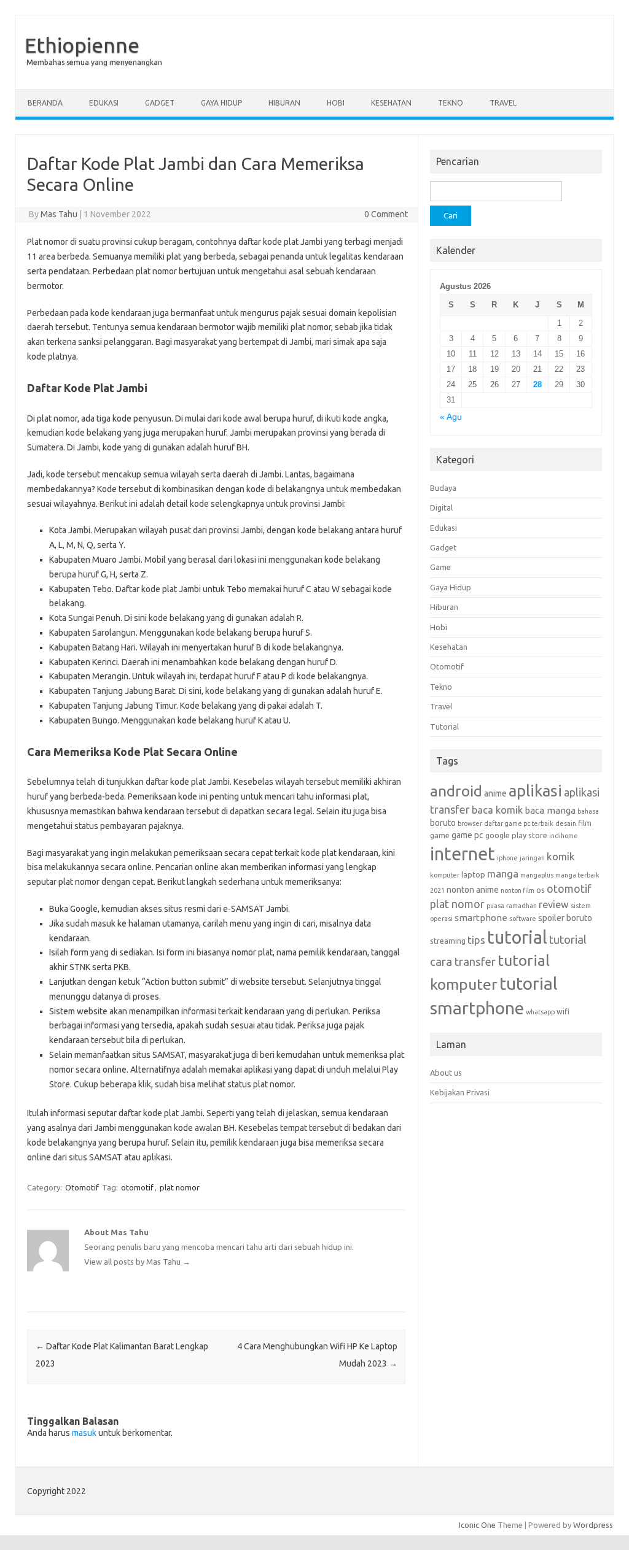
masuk (84, 1433)
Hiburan (284, 103)
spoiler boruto (565, 918)
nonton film (517, 890)
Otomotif (82, 1187)
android (456, 791)
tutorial (517, 937)
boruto (443, 823)
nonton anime (473, 890)
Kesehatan (391, 103)
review (554, 904)
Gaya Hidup (221, 103)
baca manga (550, 810)
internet (462, 853)
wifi (563, 1011)
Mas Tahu (59, 214)
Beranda (45, 103)
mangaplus (536, 875)
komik (561, 856)
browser (470, 823)
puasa (495, 905)
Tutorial (444, 726)
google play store (516, 835)
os (540, 889)
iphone (507, 858)
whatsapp (540, 1012)
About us (446, 1072)
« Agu (451, 417)
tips (476, 940)
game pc (467, 835)
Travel (503, 103)
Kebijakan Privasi (460, 1092)
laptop (473, 874)
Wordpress (593, 1525)
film (585, 823)
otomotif (137, 1187)
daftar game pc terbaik (518, 823)
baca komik (497, 809)
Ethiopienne (82, 44)
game (440, 835)
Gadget (159, 103)
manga (502, 873)
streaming (448, 940)
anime (495, 793)
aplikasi (535, 791)
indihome (563, 835)
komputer (444, 875)
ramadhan (521, 905)
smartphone (481, 917)
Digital (441, 507)
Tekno (450, 103)
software (522, 918)
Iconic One (477, 1525)
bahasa (588, 811)
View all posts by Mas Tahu (137, 1261)
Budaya (443, 488)
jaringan (532, 858)
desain (565, 823)
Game (440, 567)
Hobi (336, 103)
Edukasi (104, 103)
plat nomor (180, 1187)
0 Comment (386, 214)
